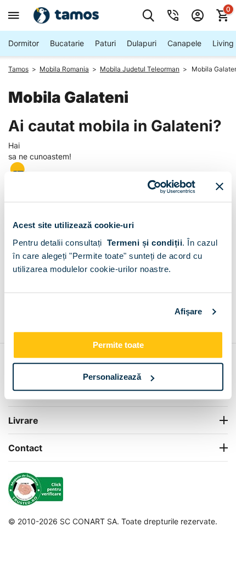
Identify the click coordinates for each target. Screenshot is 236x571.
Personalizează (112, 376)
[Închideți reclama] (219, 187)
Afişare (189, 311)
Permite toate (118, 345)
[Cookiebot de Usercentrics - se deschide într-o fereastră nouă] (148, 187)
